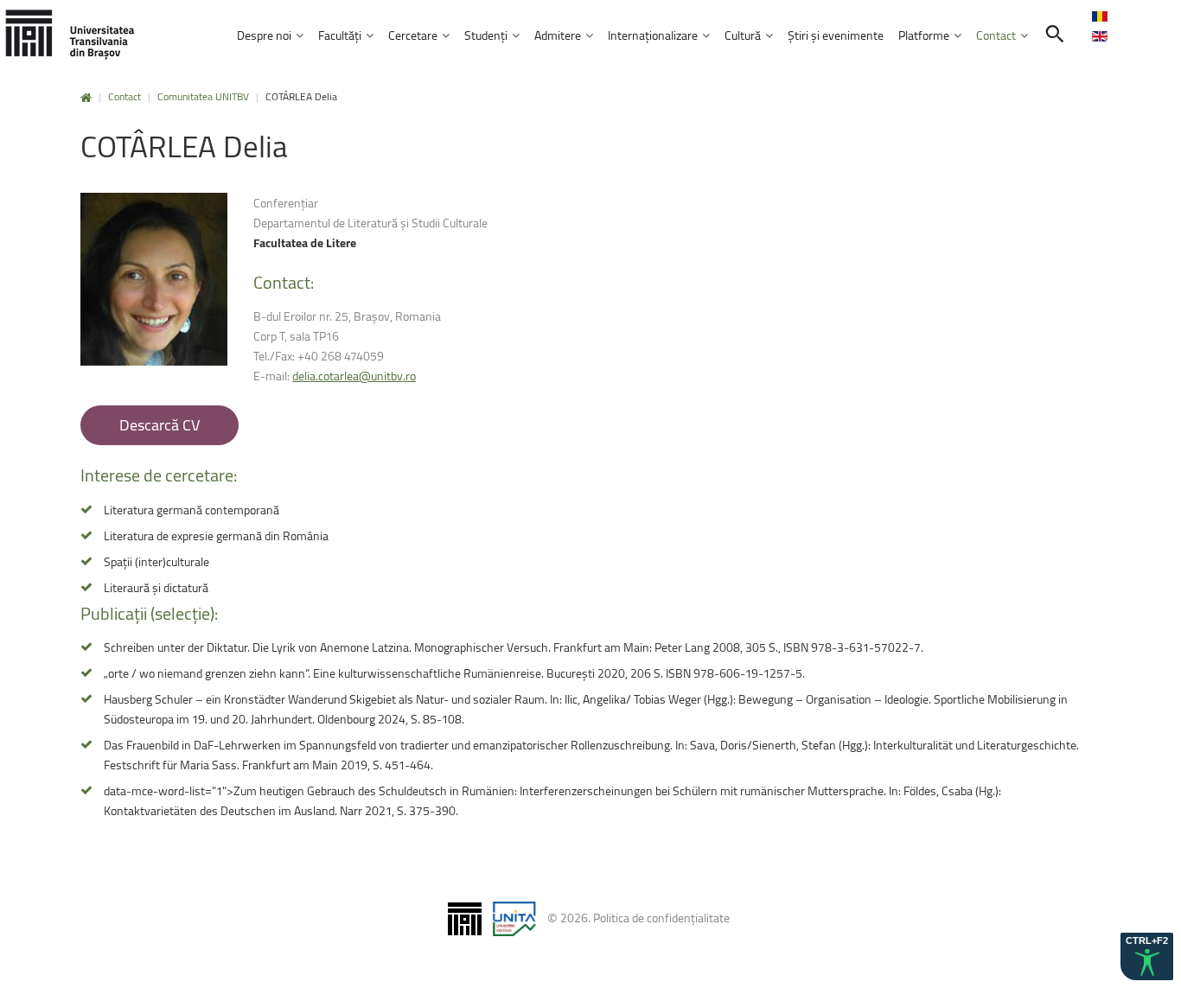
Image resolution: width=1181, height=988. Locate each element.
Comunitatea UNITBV (203, 96)
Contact (124, 96)
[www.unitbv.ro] (69, 34)
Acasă (86, 98)
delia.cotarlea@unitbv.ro (354, 376)
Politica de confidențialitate (661, 917)
